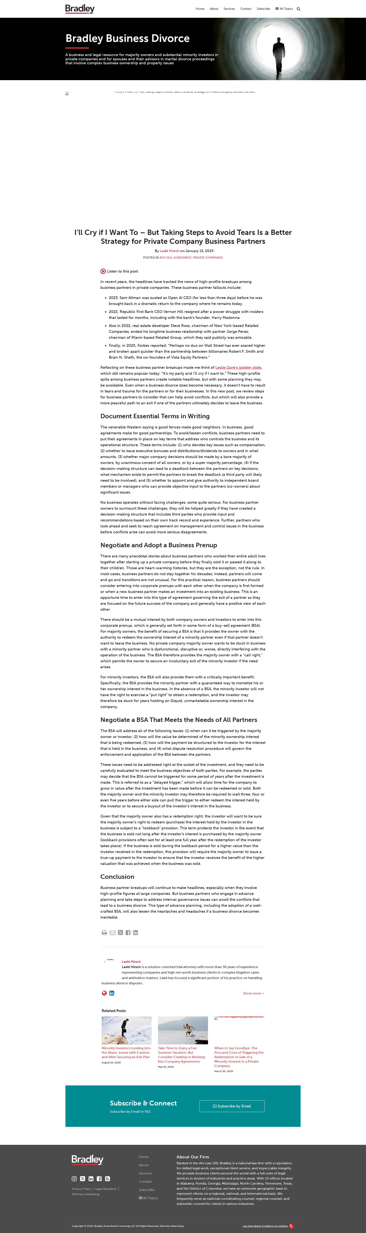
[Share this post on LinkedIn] (135, 932)
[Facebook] (99, 1179)
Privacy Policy (81, 1189)
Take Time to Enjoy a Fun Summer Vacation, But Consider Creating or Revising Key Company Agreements (181, 1054)
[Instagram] (74, 1179)
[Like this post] (128, 932)
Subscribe (263, 9)
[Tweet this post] (120, 932)
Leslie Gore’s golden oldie (238, 367)
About (214, 9)
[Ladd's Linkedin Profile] (111, 993)
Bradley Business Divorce (127, 38)
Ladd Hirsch (169, 251)
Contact (245, 9)
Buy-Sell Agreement (175, 257)
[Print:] (104, 932)
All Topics (286, 9)
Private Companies (208, 257)
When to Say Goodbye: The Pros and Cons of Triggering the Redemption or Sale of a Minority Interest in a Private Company (239, 1057)
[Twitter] (82, 1179)
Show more (252, 993)
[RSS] (107, 1179)
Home (200, 9)
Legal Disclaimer (105, 1189)
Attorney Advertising (85, 1194)
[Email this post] (112, 932)
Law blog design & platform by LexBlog (265, 1226)
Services (229, 9)
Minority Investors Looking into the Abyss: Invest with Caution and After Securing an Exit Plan (126, 1052)
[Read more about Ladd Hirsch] (104, 993)
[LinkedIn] (91, 1179)
